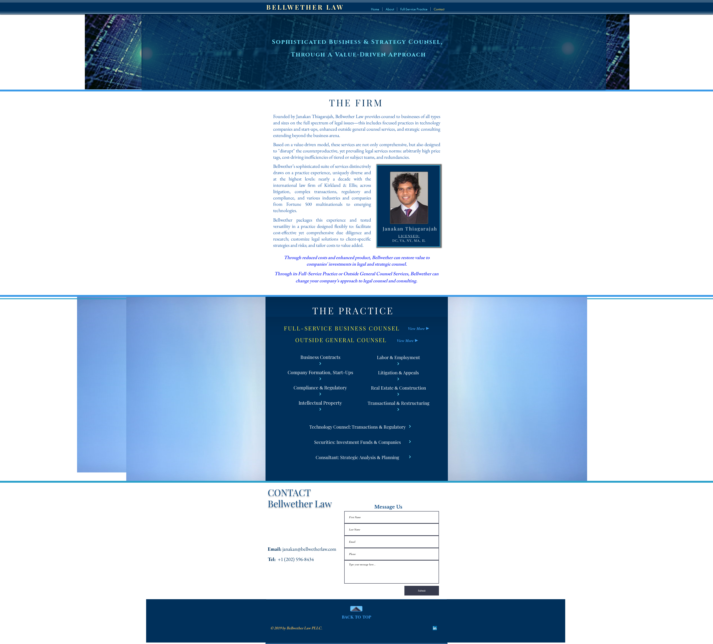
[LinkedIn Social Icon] (435, 628)
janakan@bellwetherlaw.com (309, 549)
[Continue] (320, 363)
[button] (413, 9)
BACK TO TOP (356, 617)
